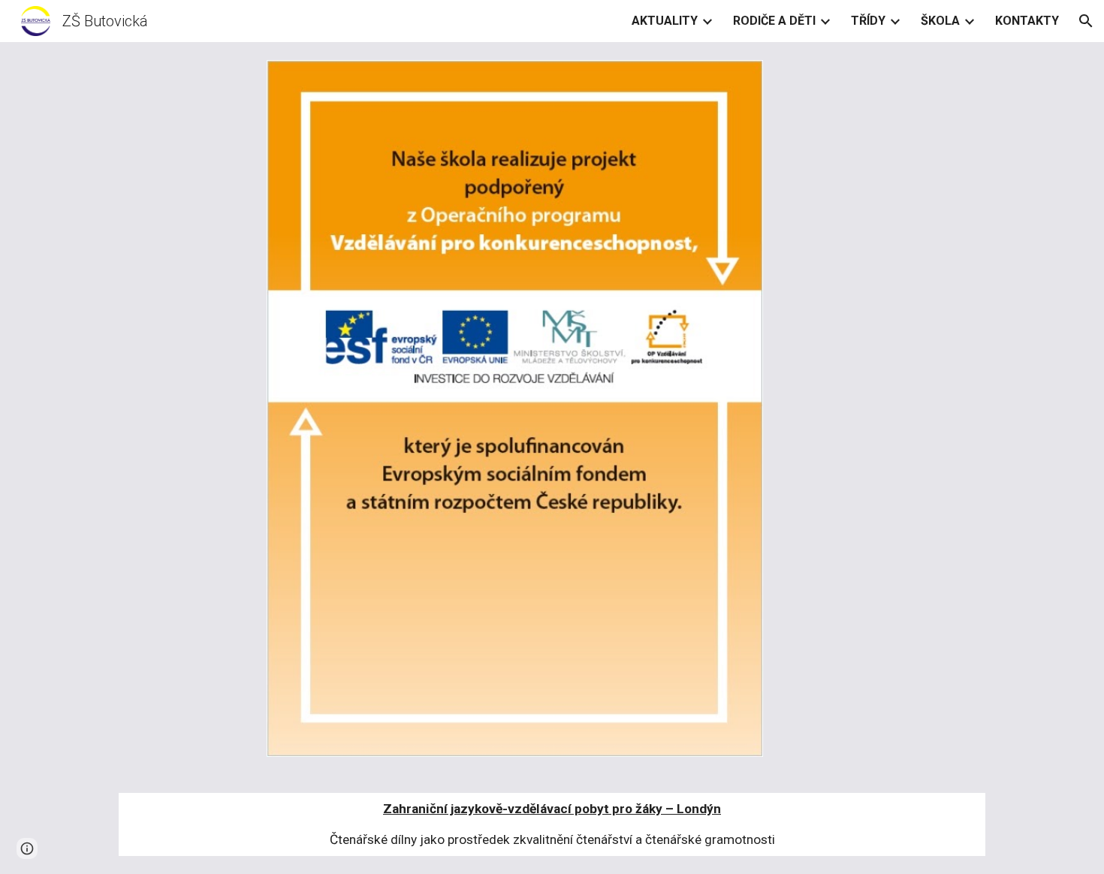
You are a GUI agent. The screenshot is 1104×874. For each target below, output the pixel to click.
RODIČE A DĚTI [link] (774, 21)
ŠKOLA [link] (940, 21)
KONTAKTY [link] (1027, 21)
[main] (552, 824)
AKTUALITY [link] (665, 21)
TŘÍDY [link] (868, 21)
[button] (1086, 21)
